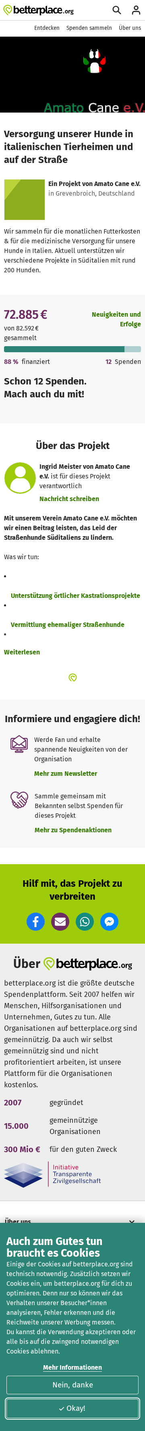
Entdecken (47, 28)
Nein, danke (72, 1384)
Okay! (75, 1408)
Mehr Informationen (72, 1367)
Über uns (130, 28)
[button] (36, 922)
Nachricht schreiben (69, 499)
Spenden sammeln (89, 28)
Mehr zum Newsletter (65, 773)
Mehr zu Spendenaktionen (73, 830)
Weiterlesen (22, 652)
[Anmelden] (136, 10)
